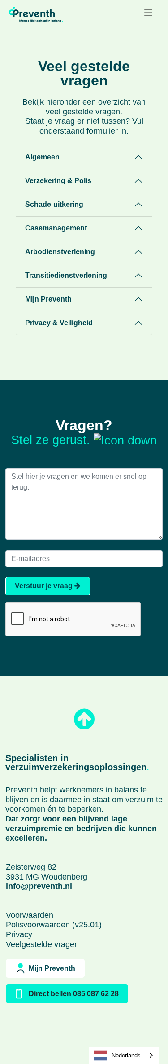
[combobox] (124, 1055)
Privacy (19, 934)
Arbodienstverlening (60, 252)
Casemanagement (56, 228)
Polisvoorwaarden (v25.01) (54, 924)
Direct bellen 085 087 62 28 (74, 993)
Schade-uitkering (54, 204)
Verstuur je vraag (44, 586)
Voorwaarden (29, 915)
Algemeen (42, 157)
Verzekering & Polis (58, 180)
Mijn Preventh (48, 299)
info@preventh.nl (39, 886)
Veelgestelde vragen (42, 944)
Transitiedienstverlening (66, 275)
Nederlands (126, 1055)
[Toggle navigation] (148, 12)
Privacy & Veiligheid (59, 323)
